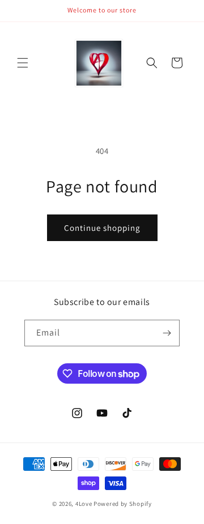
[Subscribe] (166, 333)
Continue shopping (102, 227)
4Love (83, 504)
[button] (22, 62)
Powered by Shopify (123, 504)
